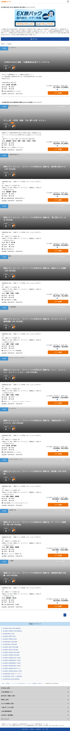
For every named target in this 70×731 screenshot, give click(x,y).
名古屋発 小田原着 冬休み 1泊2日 (12, 657)
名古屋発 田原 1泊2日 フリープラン (12, 673)
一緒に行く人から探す (7, 707)
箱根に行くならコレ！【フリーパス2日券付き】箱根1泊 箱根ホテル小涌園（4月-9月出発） (34, 269)
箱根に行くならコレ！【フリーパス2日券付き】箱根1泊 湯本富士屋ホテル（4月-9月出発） (34, 168)
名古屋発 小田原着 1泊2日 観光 (11, 655)
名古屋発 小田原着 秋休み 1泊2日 (12, 660)
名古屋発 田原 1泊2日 (8, 633)
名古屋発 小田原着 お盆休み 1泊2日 (12, 671)
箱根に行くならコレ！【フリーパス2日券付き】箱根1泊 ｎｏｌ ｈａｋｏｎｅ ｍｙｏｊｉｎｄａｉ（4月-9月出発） (34, 371)
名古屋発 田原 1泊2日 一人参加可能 (12, 676)
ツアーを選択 (58, 93)
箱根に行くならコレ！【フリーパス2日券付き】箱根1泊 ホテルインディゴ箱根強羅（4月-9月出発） (34, 320)
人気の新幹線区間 (6, 711)
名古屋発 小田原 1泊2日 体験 (10, 647)
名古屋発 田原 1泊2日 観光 (10, 644)
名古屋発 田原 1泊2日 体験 (10, 641)
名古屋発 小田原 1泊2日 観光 (10, 649)
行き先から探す (5, 688)
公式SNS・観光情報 (7, 715)
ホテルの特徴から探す (7, 703)
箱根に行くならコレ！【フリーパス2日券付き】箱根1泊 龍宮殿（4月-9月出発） (34, 472)
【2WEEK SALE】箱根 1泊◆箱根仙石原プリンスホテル (26, 62)
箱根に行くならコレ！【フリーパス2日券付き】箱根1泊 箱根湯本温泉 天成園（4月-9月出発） (34, 574)
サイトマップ (5, 719)
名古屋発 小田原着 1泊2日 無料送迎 (12, 631)
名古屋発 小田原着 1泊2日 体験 (11, 652)
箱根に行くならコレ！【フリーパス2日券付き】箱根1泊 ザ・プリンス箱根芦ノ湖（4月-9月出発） (34, 523)
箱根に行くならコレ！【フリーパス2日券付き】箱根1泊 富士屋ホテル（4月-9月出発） (34, 218)
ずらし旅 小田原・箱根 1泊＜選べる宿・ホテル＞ (24, 120)
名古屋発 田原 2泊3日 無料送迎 (11, 679)
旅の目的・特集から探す (8, 695)
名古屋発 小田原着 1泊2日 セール (12, 668)
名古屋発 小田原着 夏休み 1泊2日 (12, 663)
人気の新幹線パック (7, 692)
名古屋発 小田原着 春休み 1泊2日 (12, 665)
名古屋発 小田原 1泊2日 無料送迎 (12, 628)
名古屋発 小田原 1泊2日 (9, 636)
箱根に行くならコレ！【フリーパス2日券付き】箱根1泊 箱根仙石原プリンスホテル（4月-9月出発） (34, 422)
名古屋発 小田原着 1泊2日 (10, 639)
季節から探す (5, 699)
